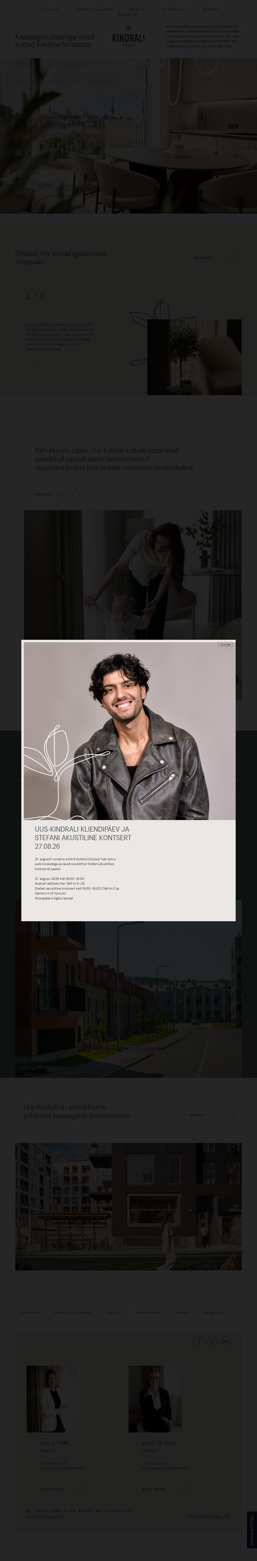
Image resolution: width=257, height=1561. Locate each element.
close (225, 644)
